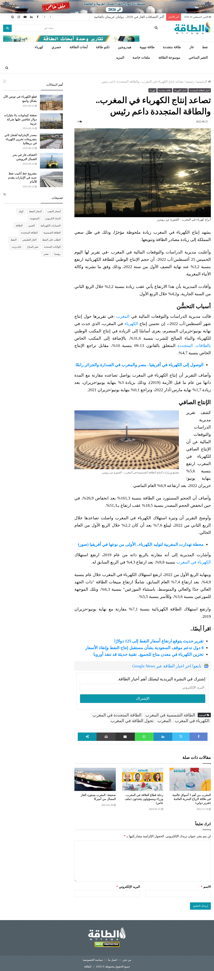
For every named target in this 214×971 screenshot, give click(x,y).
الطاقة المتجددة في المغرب (117, 715)
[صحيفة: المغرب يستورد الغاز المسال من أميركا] (95, 779)
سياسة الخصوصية (93, 959)
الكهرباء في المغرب (193, 562)
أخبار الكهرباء (180, 90)
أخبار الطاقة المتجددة (200, 90)
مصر (46, 253)
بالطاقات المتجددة (194, 345)
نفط (205, 47)
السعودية (34, 218)
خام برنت (16, 246)
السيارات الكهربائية (51, 225)
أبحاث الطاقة (79, 47)
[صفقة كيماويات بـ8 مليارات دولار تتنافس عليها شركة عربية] (51, 121)
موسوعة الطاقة (169, 57)
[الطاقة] (192, 28)
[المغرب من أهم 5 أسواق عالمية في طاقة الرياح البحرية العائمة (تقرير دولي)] (190, 779)
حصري (56, 47)
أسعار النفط (35, 211)
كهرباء (39, 47)
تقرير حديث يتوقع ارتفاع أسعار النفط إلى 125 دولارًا (159, 641)
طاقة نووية (147, 47)
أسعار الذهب (54, 211)
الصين (31, 225)
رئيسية (189, 81)
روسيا (57, 253)
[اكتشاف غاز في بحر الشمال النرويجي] (51, 161)
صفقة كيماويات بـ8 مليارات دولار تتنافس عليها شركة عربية (20, 119)
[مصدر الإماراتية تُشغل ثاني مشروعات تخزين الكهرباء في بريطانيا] (51, 141)
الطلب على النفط (51, 239)
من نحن (126, 959)
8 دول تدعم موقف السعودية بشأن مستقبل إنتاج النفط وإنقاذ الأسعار (144, 647)
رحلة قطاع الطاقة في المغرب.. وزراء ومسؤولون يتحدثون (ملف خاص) (144, 799)
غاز (191, 47)
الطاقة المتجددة (29, 232)
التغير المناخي (198, 57)
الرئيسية (202, 81)
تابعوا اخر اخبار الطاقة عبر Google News (166, 666)
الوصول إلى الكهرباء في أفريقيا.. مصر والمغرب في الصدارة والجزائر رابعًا (140, 364)
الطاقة (19, 225)
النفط (14, 239)
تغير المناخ (32, 246)
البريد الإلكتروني (128, 886)
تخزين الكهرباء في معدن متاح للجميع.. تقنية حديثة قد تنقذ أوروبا (148, 654)
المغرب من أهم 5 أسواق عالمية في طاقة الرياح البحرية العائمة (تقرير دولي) (191, 799)
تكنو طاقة (103, 47)
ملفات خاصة (141, 57)
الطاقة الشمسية (52, 232)
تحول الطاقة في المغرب (132, 720)
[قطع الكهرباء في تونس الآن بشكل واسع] (51, 102)
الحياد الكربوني (53, 218)
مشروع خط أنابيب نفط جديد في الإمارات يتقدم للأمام (22, 177)
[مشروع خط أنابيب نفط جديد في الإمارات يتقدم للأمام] (51, 179)
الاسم (206, 886)
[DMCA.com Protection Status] (107, 945)
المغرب (123, 316)
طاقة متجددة (172, 47)
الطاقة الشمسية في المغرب (170, 715)
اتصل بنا (112, 959)
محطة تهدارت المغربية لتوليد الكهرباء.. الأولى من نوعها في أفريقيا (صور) (141, 544)
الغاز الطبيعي (29, 239)
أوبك (21, 211)
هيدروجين (124, 47)
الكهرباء (131, 323)
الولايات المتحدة (52, 246)
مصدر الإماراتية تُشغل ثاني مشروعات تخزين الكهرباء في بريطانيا (20, 139)
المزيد (120, 57)
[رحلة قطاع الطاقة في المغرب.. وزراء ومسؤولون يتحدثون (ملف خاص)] (142, 779)
